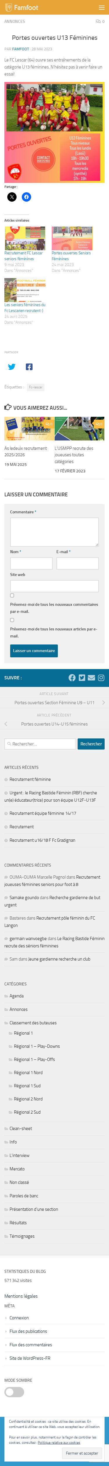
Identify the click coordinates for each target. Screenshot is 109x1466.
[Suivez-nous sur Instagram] (101, 677)
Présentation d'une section (34, 1209)
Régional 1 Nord (28, 1072)
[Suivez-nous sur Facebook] (72, 677)
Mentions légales (20, 1296)
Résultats (18, 1222)
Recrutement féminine (30, 779)
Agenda (17, 996)
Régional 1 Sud (27, 1085)
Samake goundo (24, 897)
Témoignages (22, 1236)
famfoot (20, 49)
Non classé (19, 1182)
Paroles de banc (24, 1195)
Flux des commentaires (31, 1344)
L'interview (19, 1155)
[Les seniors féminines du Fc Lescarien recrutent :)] (25, 290)
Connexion (19, 1318)
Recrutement (22, 826)
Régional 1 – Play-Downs (37, 1046)
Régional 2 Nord (28, 1099)
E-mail (63, 551)
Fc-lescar (35, 387)
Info (13, 1142)
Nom (15, 551)
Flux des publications (28, 1331)
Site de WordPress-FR (30, 1358)
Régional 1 (23, 1033)
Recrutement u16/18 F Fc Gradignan (42, 840)
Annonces (14, 21)
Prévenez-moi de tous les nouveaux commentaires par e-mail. (54, 608)
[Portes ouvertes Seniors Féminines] (72, 238)
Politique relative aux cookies (59, 1443)
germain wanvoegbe (28, 938)
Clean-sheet (21, 1128)
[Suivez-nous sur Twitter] (81, 677)
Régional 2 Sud (27, 1112)
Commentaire (23, 512)
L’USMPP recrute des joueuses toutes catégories (74, 455)
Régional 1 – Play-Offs (34, 1059)
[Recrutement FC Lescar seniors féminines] (25, 238)
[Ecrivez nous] (91, 677)
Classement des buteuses (33, 1023)
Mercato (17, 1169)
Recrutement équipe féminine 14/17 (43, 813)
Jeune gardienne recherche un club (59, 959)
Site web (17, 574)
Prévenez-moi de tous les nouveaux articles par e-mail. (53, 633)
